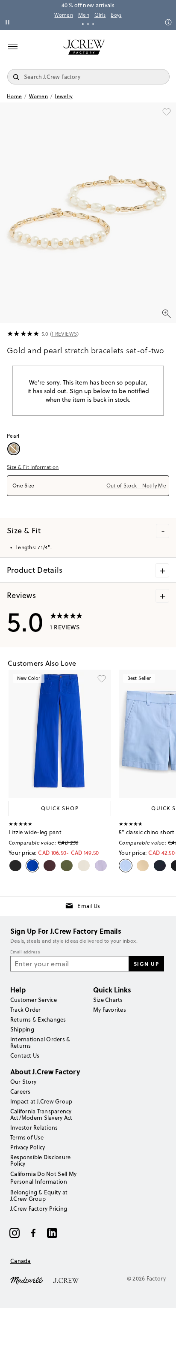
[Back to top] (161, 1353)
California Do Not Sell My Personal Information (43, 1177)
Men (83, 15)
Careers (20, 1091)
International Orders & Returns (40, 1042)
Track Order (25, 1009)
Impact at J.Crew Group (41, 1101)
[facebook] (33, 1233)
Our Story (23, 1081)
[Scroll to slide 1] (83, 24)
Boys (116, 15)
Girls (100, 15)
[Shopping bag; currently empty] (165, 47)
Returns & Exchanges (38, 1019)
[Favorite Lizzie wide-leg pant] (101, 679)
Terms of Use (27, 1137)
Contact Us (24, 1055)
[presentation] (23, 334)
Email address (25, 952)
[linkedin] (52, 1233)
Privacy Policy (27, 1147)
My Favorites (109, 1009)
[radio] (15, 449)
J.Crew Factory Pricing (38, 1208)
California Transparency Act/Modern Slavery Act (41, 1114)
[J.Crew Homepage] (84, 47)
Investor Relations (34, 1127)
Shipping (22, 1029)
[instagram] (14, 1233)
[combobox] (88, 485)
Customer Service (33, 1000)
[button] (88, 212)
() (64, 333)
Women (63, 15)
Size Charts (108, 1000)
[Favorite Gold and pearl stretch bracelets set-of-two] (166, 111)
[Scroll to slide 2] (88, 24)
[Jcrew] (66, 1279)
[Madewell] (26, 1279)
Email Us (88, 906)
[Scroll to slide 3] (93, 24)
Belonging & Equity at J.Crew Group (38, 1195)
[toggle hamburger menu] (12, 46)
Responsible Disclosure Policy (40, 1160)
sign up (146, 964)
